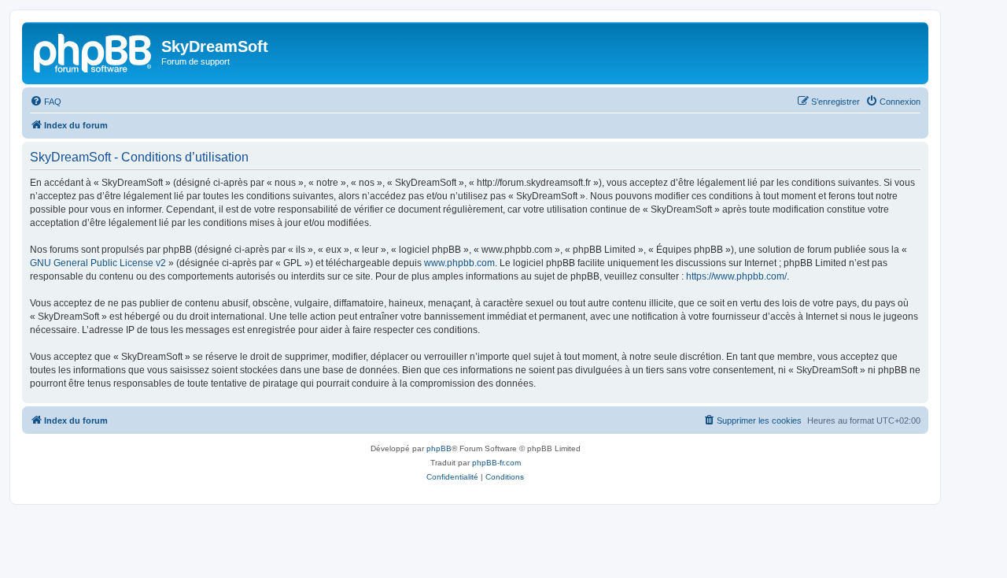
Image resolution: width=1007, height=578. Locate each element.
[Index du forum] (93, 51)
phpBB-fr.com (496, 462)
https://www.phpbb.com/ (736, 276)
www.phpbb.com (459, 263)
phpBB (439, 448)
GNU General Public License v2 (98, 263)
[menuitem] (45, 101)
